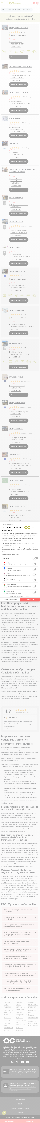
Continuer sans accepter (10, 599)
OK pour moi (30, 599)
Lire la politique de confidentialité (10, 554)
